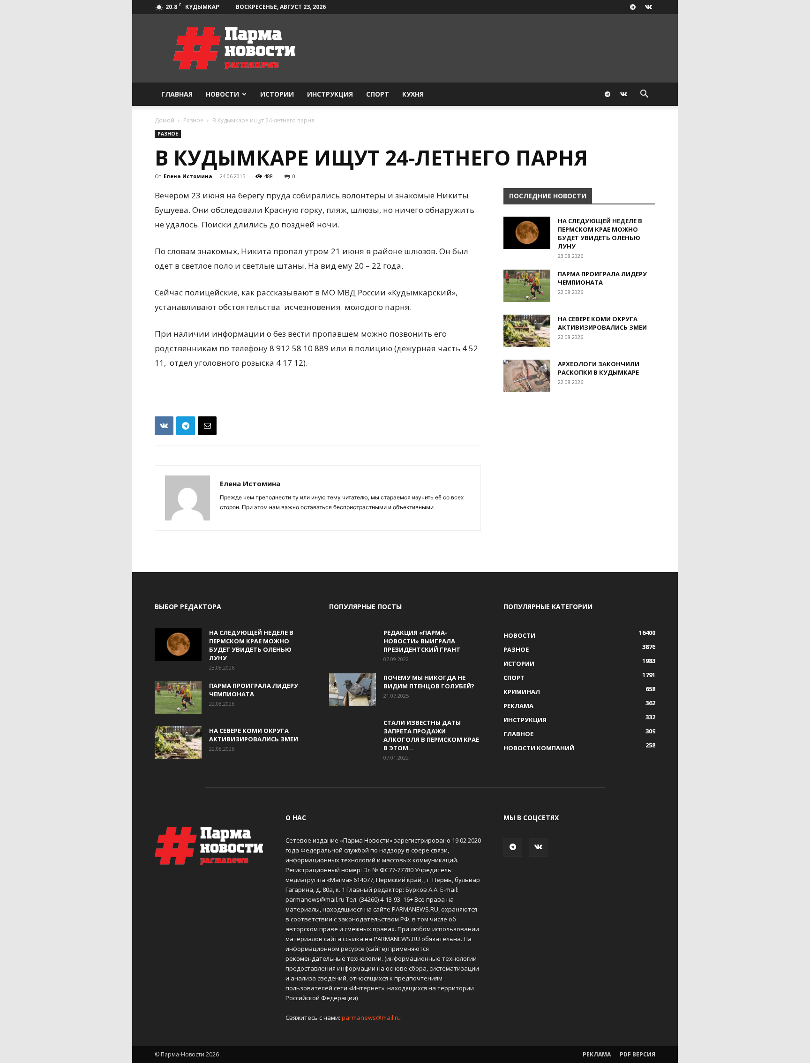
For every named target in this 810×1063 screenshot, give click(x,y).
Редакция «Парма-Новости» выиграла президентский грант (421, 641)
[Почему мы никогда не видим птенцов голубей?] (352, 689)
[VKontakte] (648, 7)
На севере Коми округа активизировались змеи (602, 323)
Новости (222, 94)
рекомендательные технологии (333, 958)
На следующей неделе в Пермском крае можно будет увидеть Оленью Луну (600, 233)
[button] (644, 94)
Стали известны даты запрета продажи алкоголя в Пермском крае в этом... (431, 735)
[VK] (164, 425)
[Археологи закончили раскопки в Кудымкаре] (526, 376)
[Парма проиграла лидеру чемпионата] (526, 286)
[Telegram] (633, 7)
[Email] (207, 425)
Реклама (597, 1054)
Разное (193, 120)
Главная (177, 94)
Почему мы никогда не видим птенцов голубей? (428, 681)
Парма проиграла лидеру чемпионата (602, 278)
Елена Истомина (188, 176)
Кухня (413, 94)
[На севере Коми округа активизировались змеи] (526, 331)
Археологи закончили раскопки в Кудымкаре (598, 368)
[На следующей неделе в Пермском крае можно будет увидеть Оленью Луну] (526, 233)
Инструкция (330, 94)
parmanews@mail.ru (371, 1017)
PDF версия (637, 1054)
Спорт (377, 94)
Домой (164, 120)
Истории (277, 94)
